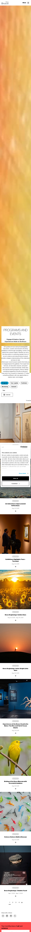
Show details (22, 473)
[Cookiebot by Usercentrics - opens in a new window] (22, 447)
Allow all (15, 478)
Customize (15, 483)
